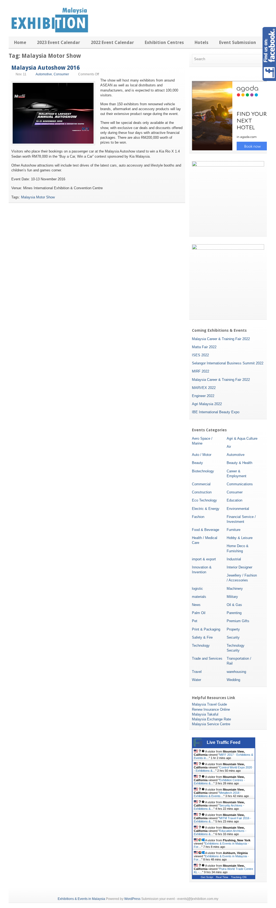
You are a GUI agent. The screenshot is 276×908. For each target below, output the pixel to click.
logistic (197, 589)
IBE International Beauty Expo (215, 412)
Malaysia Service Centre (211, 724)
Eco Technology (204, 500)
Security (233, 637)
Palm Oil (198, 613)
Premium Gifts (238, 621)
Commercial (201, 484)
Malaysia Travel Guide (209, 704)
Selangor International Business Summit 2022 (227, 363)
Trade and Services (207, 658)
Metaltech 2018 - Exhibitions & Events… (217, 794)
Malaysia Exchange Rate (211, 719)
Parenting (234, 613)
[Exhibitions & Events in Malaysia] (49, 31)
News (196, 605)
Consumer (61, 74)
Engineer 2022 (203, 396)
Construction (202, 492)
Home (20, 42)
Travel (197, 672)
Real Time (222, 877)
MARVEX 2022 (204, 388)
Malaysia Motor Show (38, 197)
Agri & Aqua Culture (242, 438)
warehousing (236, 672)
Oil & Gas (234, 605)
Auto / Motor (201, 455)
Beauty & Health (239, 463)
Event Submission (237, 42)
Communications (240, 484)
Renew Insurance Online (211, 709)
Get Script (207, 877)
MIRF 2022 (200, 371)
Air (229, 447)
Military (232, 597)
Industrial (234, 559)
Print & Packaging (206, 629)
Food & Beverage (205, 530)
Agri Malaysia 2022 (207, 404)
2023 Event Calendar (58, 42)
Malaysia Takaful (205, 714)
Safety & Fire (202, 637)
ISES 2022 (200, 355)
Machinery (235, 589)
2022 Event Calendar (112, 42)
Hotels (201, 42)
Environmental (238, 509)
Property (233, 629)
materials (199, 597)
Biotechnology (203, 471)
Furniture (233, 530)
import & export (204, 559)
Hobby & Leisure (240, 538)
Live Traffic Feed (223, 742)
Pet (194, 621)
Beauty (197, 463)
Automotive (44, 74)
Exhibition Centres (164, 42)
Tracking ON (238, 877)
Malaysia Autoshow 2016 (45, 67)
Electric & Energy (205, 509)
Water (196, 680)
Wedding (233, 680)
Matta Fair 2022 (204, 347)
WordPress (132, 899)
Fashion (198, 517)
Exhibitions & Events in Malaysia (81, 899)
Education (234, 500)
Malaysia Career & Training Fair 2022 (221, 339)
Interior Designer (239, 567)
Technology (201, 645)
